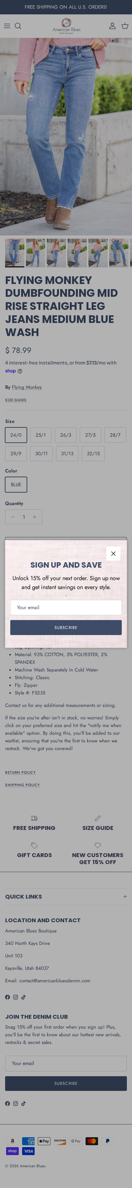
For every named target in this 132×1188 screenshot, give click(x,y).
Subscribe (65, 628)
